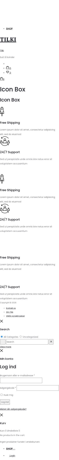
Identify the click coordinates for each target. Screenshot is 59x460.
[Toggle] (14, 449)
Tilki (2, 50)
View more (5, 346)
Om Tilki (9, 312)
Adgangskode (8, 387)
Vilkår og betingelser (15, 316)
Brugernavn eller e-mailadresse (17, 375)
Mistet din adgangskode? (13, 409)
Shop (9, 28)
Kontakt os (11, 308)
